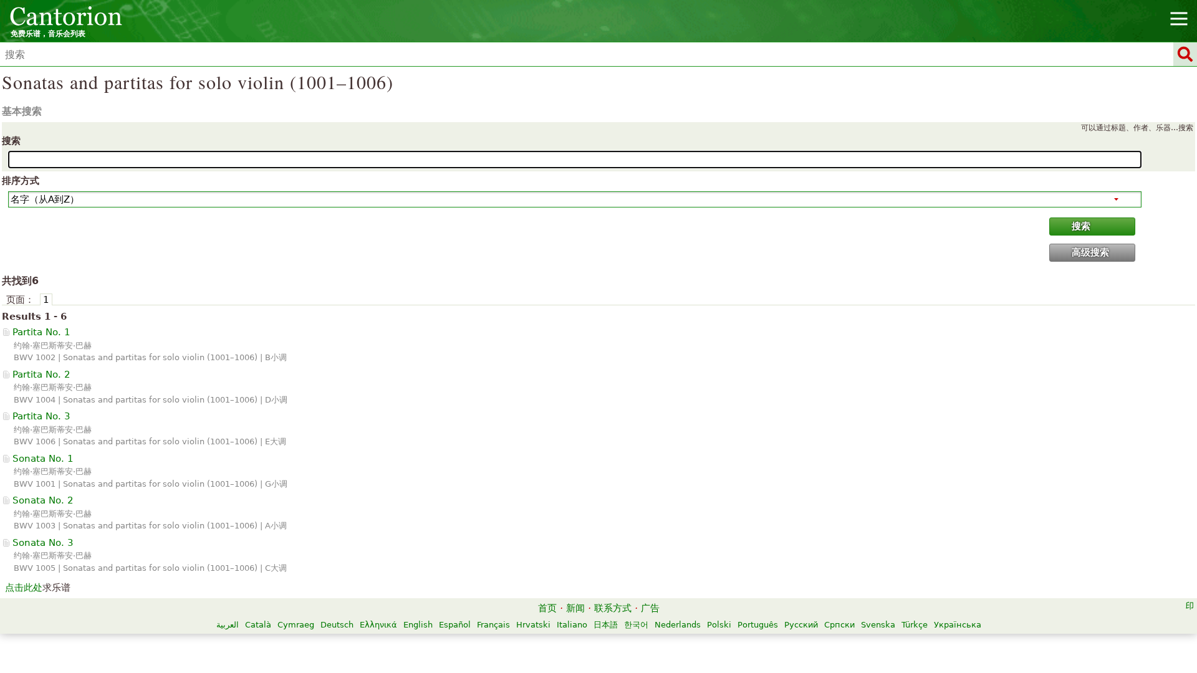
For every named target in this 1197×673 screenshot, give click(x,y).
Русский (801, 624)
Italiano (572, 624)
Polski (719, 624)
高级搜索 (1090, 252)
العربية (227, 624)
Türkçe (914, 624)
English (418, 624)
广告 (650, 608)
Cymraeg (295, 624)
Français (493, 624)
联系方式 (613, 608)
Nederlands (678, 624)
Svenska (878, 624)
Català (258, 624)
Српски (839, 624)
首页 (547, 608)
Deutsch (336, 624)
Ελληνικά (378, 624)
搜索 (11, 140)
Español (455, 624)
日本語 (606, 624)
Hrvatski (533, 624)
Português (758, 624)
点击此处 (23, 587)
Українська (957, 624)
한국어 (636, 624)
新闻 (575, 608)
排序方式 (20, 180)
